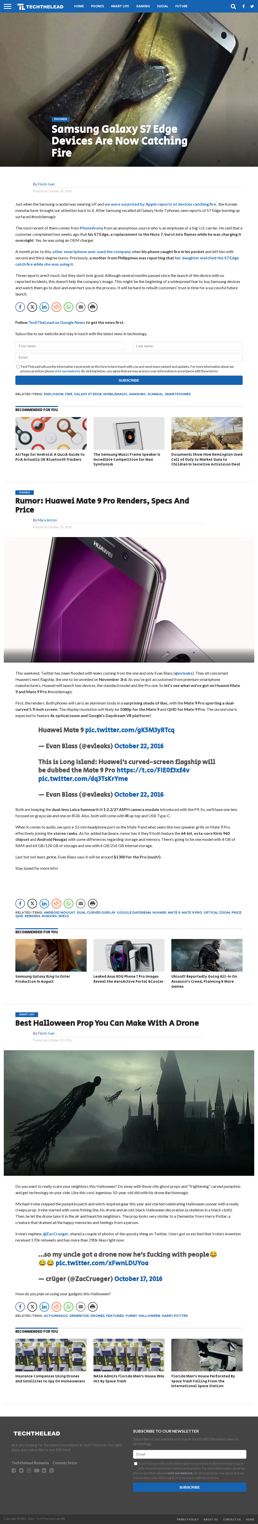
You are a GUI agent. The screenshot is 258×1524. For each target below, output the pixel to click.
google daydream (134, 912)
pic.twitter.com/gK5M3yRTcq (130, 730)
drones (97, 1316)
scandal (155, 394)
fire (68, 394)
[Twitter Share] (32, 307)
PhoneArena (91, 227)
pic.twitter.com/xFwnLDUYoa (102, 1263)
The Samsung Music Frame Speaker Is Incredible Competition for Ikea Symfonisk (126, 459)
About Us (211, 1520)
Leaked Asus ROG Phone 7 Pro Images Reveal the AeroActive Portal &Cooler (128, 979)
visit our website (67, 371)
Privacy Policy (188, 1520)
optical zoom (217, 912)
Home (79, 6)
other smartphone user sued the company (92, 251)
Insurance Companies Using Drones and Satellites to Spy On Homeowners (50, 1379)
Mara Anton (47, 520)
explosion (53, 394)
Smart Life (120, 6)
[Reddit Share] (56, 307)
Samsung (137, 394)
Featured (115, 1316)
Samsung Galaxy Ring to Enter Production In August (42, 979)
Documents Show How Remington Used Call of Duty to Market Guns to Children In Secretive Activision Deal (206, 459)
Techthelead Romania (30, 1463)
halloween (149, 1316)
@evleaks (183, 673)
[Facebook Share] (20, 307)
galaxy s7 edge (88, 394)
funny (131, 1316)
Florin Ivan (46, 184)
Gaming (143, 6)
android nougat (59, 912)
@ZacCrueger (56, 1233)
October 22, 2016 (139, 746)
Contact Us (232, 1520)
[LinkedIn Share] (44, 307)
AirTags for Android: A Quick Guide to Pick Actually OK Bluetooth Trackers (50, 457)
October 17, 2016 (138, 1279)
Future (181, 6)
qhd (19, 916)
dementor (79, 1316)
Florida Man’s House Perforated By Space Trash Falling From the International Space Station (203, 1381)
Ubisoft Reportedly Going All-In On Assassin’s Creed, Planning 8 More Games (204, 981)
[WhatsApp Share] (68, 307)
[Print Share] (93, 307)
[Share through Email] (80, 307)
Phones (97, 6)
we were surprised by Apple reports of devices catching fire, (161, 204)
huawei (159, 912)
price (236, 912)
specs (63, 916)
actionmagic (56, 1316)
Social (162, 6)
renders (32, 916)
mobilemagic (115, 394)
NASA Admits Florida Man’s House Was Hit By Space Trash (128, 1379)
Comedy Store (65, 1463)
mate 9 (174, 912)
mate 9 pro (192, 912)
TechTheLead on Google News (56, 322)
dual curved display (96, 912)
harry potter (175, 1316)
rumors (49, 916)
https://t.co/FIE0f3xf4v (153, 770)
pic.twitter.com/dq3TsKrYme (83, 779)
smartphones (178, 394)
